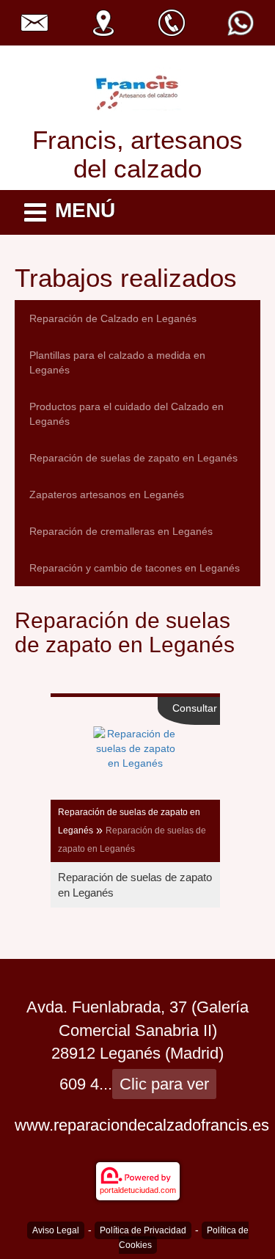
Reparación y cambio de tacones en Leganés (134, 568)
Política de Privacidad (143, 1230)
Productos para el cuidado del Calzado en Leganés (126, 414)
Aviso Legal (55, 1230)
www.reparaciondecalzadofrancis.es (142, 1125)
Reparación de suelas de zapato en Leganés (133, 458)
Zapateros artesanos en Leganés (106, 494)
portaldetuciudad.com (138, 1190)
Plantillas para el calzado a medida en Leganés (117, 362)
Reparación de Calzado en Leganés (113, 318)
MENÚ (85, 210)
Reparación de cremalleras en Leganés (121, 531)
